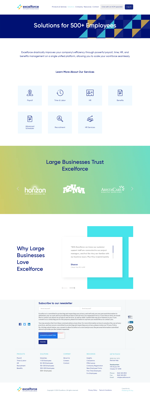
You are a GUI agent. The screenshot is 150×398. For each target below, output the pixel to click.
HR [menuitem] (18, 363)
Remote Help (114, 360)
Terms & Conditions (105, 390)
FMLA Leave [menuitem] (91, 363)
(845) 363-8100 (122, 373)
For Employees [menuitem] (92, 373)
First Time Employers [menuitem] (94, 371)
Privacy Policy (92, 390)
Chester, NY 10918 (115, 369)
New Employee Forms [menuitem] (94, 368)
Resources (87, 7)
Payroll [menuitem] (19, 358)
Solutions (71, 7)
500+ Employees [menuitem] (46, 371)
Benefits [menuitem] (20, 368)
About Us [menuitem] (66, 358)
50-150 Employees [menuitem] (46, 363)
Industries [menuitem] (43, 358)
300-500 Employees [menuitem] (47, 368)
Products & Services (59, 7)
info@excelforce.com (123, 377)
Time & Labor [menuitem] (21, 360)
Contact (95, 7)
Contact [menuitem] (66, 363)
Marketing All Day (127, 390)
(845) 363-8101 (121, 375)
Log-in (129, 7)
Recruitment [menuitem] (21, 366)
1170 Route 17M (114, 367)
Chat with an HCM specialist (112, 7)
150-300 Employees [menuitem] (47, 366)
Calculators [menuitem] (91, 360)
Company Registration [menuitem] (95, 366)
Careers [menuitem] (66, 360)
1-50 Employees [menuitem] (45, 360)
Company (79, 7)
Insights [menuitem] (89, 358)
